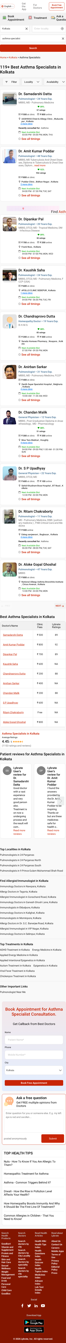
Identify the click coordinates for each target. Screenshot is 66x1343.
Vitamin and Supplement (7, 1248)
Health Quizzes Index (39, 1262)
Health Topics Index (41, 1270)
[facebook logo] (22, 1307)
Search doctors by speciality (23, 1262)
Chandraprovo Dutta (14, 673)
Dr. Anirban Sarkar (32, 367)
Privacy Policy (55, 1262)
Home (3, 57)
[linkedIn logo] (36, 1307)
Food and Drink (6, 1279)
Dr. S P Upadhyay (31, 468)
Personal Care (5, 1285)
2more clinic (27, 124)
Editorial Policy (55, 1268)
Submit (53, 1138)
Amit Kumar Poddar (14, 644)
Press (54, 1273)
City (6, 1062)
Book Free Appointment (57, 6)
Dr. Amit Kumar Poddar (36, 151)
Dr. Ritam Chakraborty (35, 511)
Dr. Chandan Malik (32, 412)
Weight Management (8, 1273)
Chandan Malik (11, 693)
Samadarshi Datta (13, 634)
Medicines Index (40, 1276)
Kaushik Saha (10, 664)
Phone (8, 1047)
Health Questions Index (40, 1253)
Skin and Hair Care (6, 1261)
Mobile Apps (57, 1251)
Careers (55, 1247)
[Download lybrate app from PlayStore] (34, 1324)
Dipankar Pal (10, 654)
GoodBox (6, 1293)
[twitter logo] (29, 1307)
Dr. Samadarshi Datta (35, 94)
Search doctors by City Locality (24, 1253)
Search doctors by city (23, 1244)
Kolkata (13, 57)
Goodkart (6, 1243)
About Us (56, 1241)
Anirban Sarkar (11, 683)
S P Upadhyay (10, 702)
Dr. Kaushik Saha (31, 270)
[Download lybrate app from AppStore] (34, 1332)
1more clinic (27, 293)
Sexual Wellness (6, 1267)
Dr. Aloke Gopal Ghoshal (37, 564)
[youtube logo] (43, 1307)
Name (8, 1032)
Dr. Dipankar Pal (30, 219)
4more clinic (27, 389)
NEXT (58, 606)
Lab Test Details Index (39, 1290)
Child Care (6, 1290)
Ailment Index (39, 1282)
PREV (7, 606)
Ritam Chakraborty (13, 712)
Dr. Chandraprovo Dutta (36, 316)
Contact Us (56, 1244)
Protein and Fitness (7, 1254)
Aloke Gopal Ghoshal (14, 722)
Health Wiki (40, 1241)
